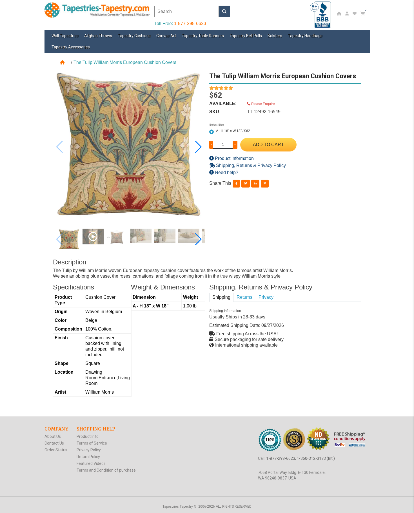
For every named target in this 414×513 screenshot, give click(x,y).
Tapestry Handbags (305, 36)
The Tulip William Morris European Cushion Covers (125, 62)
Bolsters (275, 36)
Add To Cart (268, 144)
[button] (198, 147)
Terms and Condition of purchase (106, 470)
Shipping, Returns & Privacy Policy (250, 165)
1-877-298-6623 (190, 23)
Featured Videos (91, 463)
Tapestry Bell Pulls (246, 36)
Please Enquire (262, 104)
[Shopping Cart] (363, 13)
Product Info (88, 436)
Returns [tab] (244, 297)
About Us (52, 436)
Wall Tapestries (65, 36)
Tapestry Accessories (71, 47)
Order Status (55, 450)
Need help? (226, 172)
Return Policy (88, 456)
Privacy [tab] (266, 297)
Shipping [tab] (221, 297)
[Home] (340, 13)
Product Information (234, 158)
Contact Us (54, 443)
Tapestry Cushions (134, 36)
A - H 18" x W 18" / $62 (233, 131)
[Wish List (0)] (355, 13)
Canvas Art (166, 36)
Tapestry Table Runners (203, 36)
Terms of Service (92, 443)
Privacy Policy (89, 450)
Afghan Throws (98, 36)
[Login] (347, 13)
